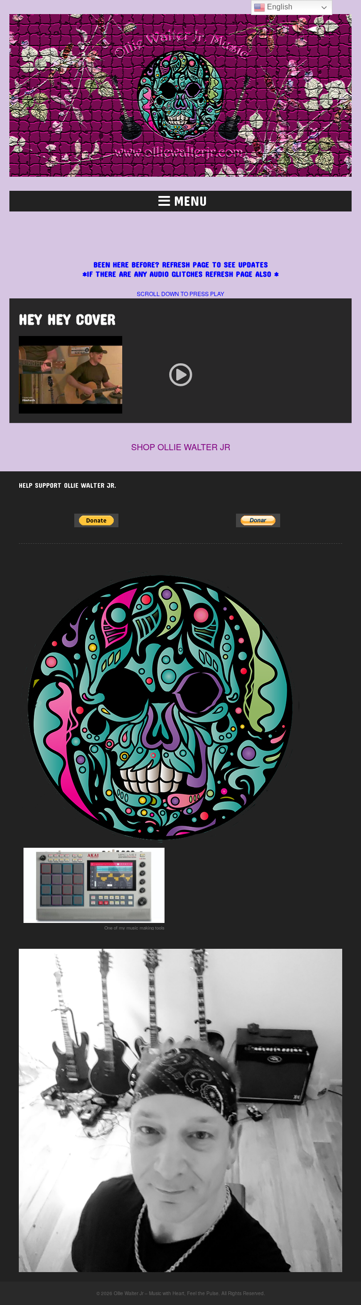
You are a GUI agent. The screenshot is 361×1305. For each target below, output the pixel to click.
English (278, 7)
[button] (180, 201)
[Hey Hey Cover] (180, 375)
